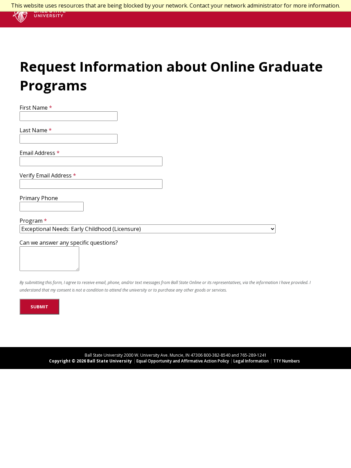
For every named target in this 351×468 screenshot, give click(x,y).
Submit (39, 307)
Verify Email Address (46, 175)
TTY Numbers (286, 361)
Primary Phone (39, 198)
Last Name (33, 130)
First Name (34, 107)
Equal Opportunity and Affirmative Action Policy (182, 361)
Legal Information (251, 361)
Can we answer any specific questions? (69, 242)
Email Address (37, 153)
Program (31, 220)
